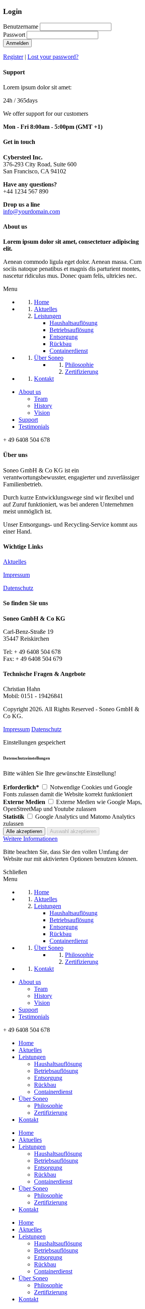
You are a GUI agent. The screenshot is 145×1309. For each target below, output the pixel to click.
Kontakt (28, 1119)
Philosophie (48, 1105)
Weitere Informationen (30, 838)
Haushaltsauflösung (58, 1064)
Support (28, 419)
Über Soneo (33, 1098)
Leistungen (32, 1057)
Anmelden (17, 43)
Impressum (16, 575)
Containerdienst (53, 1091)
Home (26, 1043)
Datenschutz (18, 588)
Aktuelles (14, 561)
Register (13, 56)
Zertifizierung (50, 1112)
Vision (42, 412)
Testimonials (34, 426)
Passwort (14, 34)
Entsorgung (48, 1078)
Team (41, 398)
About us (30, 391)
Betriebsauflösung (56, 1071)
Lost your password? (52, 56)
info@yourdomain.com (31, 211)
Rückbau (45, 1084)
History (43, 405)
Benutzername (20, 26)
